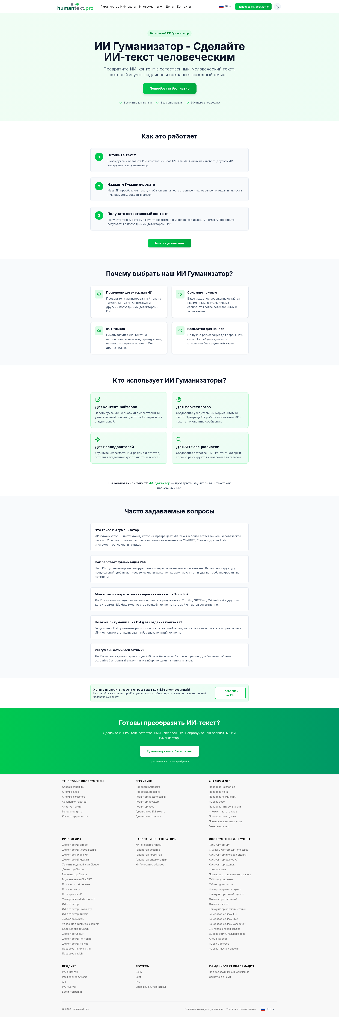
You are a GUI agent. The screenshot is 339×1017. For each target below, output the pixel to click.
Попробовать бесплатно (253, 6)
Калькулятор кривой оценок (226, 894)
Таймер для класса (221, 884)
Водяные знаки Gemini (75, 928)
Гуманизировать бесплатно (169, 751)
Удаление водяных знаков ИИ (80, 923)
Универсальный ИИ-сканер (78, 899)
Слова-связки (217, 869)
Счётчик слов (70, 791)
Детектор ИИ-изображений (79, 849)
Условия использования (241, 1009)
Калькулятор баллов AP (223, 859)
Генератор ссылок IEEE (223, 913)
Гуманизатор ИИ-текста (118, 6)
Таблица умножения (221, 879)
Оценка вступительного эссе (227, 933)
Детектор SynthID (73, 918)
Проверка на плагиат (222, 786)
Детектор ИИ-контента (76, 938)
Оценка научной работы (224, 948)
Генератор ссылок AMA (223, 918)
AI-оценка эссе (218, 938)
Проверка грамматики (222, 796)
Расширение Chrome (74, 976)
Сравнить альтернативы (151, 986)
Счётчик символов (73, 796)
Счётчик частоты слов (223, 811)
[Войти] (277, 6)
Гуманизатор (70, 971)
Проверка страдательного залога (230, 874)
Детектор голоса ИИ (75, 854)
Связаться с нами (220, 976)
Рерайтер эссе (145, 806)
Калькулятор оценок (221, 864)
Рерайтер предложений (151, 796)
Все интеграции (72, 991)
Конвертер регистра (75, 816)
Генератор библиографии (151, 859)
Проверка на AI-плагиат (76, 948)
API (64, 981)
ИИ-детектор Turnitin (75, 913)
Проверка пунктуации (222, 816)
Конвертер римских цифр (224, 889)
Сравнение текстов (74, 801)
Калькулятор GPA (219, 844)
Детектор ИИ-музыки (75, 859)
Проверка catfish (72, 953)
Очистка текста (72, 806)
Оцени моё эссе (219, 943)
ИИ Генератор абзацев (150, 864)
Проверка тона (218, 791)
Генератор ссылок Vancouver (227, 923)
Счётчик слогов (218, 904)
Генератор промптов (149, 854)
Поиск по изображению (76, 884)
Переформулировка (148, 786)
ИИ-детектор (159, 483)
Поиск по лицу (71, 889)
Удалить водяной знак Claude (80, 864)
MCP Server (69, 986)
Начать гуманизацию (169, 243)
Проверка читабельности (225, 806)
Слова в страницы (73, 786)
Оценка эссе (217, 801)
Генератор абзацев (148, 849)
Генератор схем (219, 826)
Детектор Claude (73, 869)
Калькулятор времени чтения (227, 908)
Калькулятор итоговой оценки (227, 854)
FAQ (138, 981)
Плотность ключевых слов (225, 821)
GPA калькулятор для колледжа (228, 849)
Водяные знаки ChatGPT (77, 879)
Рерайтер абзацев (147, 801)
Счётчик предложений (223, 899)
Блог (138, 976)
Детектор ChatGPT (74, 933)
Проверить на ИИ (230, 693)
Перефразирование (148, 791)
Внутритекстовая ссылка (224, 928)
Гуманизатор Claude (74, 874)
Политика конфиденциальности (204, 1009)
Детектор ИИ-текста (75, 943)
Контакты (184, 6)
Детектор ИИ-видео (75, 844)
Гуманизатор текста (148, 816)
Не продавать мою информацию (229, 971)
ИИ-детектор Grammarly (77, 908)
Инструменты (149, 6)
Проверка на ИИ (72, 894)
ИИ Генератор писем (149, 844)
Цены (170, 6)
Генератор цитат (73, 811)
